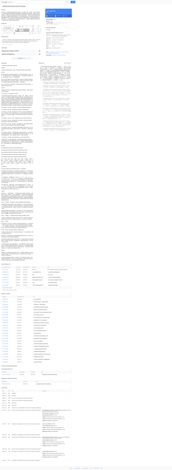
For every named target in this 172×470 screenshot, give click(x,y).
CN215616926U (5, 330)
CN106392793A (5, 301)
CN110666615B (5, 322)
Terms (91, 468)
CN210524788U (5, 354)
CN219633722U (5, 325)
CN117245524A (5, 348)
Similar (65, 15)
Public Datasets (85, 468)
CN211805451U (5, 304)
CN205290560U (5, 299)
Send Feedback (77, 468)
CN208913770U (5, 279)
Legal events (58, 51)
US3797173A (4, 269)
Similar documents (64, 51)
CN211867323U (5, 309)
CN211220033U (5, 351)
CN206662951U (5, 272)
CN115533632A (5, 356)
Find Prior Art (59, 15)
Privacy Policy (96, 468)
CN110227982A (5, 285)
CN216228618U (5, 320)
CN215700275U (5, 346)
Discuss (64, 55)
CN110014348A (5, 317)
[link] (21, 41)
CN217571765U (5, 327)
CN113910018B (5, 338)
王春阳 (51, 21)
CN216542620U (5, 341)
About (71, 468)
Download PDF (51, 15)
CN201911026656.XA (6, 374)
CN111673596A (5, 312)
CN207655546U (5, 314)
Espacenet (54, 55)
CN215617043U (5, 343)
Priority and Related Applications (52, 53)
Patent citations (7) (51, 51)
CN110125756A (5, 282)
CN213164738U (5, 333)
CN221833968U (5, 362)
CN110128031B (5, 359)
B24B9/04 (5, 39)
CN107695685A (5, 274)
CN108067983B (5, 307)
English (54, 19)
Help (102, 468)
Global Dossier (59, 55)
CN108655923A (5, 277)
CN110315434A (5, 335)
